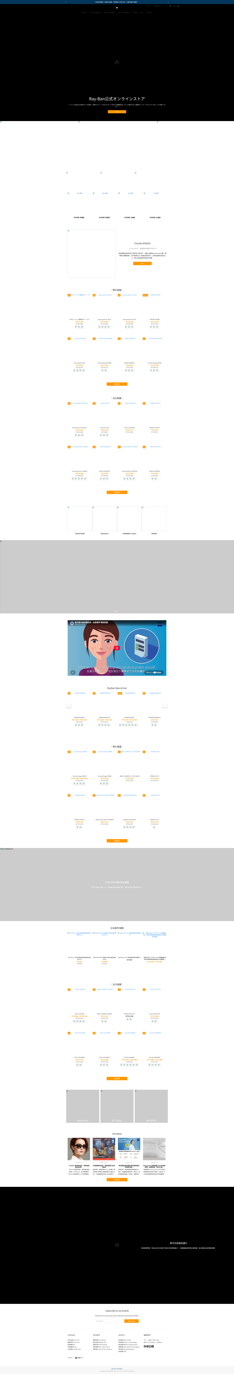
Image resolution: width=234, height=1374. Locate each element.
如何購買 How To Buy (124, 1340)
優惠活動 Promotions (99, 1340)
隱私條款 (113, 1369)
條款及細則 (119, 1369)
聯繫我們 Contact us (74, 1342)
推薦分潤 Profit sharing (100, 1344)
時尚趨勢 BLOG (72, 1347)
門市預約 (149, 12)
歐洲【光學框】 (96, 12)
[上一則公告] (66, 2)
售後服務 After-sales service (101, 1347)
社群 (141, 12)
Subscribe (131, 1321)
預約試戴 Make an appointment (127, 1344)
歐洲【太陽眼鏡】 (109, 12)
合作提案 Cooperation (74, 1349)
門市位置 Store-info (73, 1340)
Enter (117, 112)
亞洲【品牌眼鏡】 (124, 12)
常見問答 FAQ (122, 1351)
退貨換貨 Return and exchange (127, 1342)
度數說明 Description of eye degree (128, 1347)
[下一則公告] (168, 2)
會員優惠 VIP (71, 1344)
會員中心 (85, 12)
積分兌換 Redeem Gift (99, 1342)
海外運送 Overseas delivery (126, 1349)
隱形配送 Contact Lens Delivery (102, 1349)
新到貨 (135, 12)
